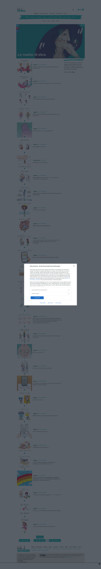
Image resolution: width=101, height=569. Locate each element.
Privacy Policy (58, 302)
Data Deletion (43, 302)
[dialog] (50, 284)
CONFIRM (37, 297)
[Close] (74, 266)
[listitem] (50, 290)
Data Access (50, 302)
